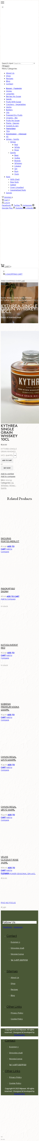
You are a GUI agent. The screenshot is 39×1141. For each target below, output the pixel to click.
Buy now (7, 468)
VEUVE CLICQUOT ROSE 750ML (9, 860)
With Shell (14, 179)
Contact (9, 84)
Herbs (9, 107)
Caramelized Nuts (18, 190)
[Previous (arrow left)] (1, 1139)
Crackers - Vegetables (16, 104)
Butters (9, 110)
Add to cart (7, 460)
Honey (9, 91)
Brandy (17, 161)
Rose (16, 150)
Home (3, 297)
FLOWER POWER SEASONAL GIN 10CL (18, 874)
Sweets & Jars (12, 126)
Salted (13, 185)
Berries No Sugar (13, 96)
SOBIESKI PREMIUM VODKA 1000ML (10, 707)
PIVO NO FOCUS (8, 903)
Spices (9, 193)
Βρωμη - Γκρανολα (14, 88)
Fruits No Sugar (13, 120)
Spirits (13, 153)
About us (10, 73)
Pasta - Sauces (12, 123)
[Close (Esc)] (1, 1136)
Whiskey (18, 163)
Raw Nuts (14, 182)
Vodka (17, 158)
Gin (15, 169)
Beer (16, 155)
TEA (8, 131)
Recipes (9, 78)
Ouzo (16, 174)
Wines (13, 142)
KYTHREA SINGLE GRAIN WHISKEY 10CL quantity (9, 452)
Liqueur (17, 166)
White (17, 147)
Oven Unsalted (17, 187)
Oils (7, 112)
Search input (7, 63)
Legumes (10, 94)
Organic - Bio (12, 118)
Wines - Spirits (12, 139)
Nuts (8, 177)
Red (16, 145)
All (7, 136)
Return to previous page (11, 317)
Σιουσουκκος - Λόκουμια (16, 134)
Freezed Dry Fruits (14, 115)
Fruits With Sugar (13, 102)
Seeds (9, 99)
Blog (8, 81)
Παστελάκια (10, 128)
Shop (8, 76)
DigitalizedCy (19, 1035)
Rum (16, 171)
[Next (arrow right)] (4, 1139)
